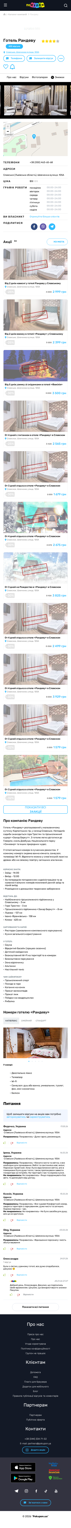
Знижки (59, 77)
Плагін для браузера (35, 1381)
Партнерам (35, 1415)
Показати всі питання (35, 1306)
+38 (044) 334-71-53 (36, 1438)
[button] (34, 136)
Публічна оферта (35, 1419)
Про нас (11, 77)
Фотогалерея (40, 77)
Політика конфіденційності (35, 1348)
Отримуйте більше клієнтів (44, 216)
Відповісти (22, 1143)
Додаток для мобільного (35, 1386)
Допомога (35, 1372)
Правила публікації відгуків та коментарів (35, 1396)
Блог (35, 1391)
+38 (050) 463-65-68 (41, 162)
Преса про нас (35, 1334)
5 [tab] (43, 1061)
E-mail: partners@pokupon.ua (35, 1443)
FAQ (36, 1377)
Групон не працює (36, 1353)
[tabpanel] (35, 1043)
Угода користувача (35, 1343)
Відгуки (24, 77)
